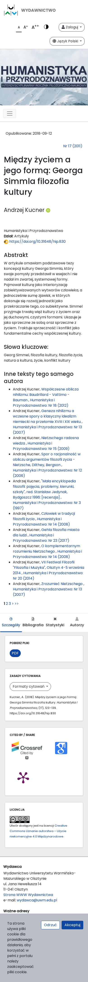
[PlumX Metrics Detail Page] (23, 777)
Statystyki (55, 625)
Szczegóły (11, 625)
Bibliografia (33, 625)
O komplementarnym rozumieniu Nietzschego (46, 548)
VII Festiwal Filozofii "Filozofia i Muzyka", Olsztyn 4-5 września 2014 (48, 568)
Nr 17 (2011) (72, 146)
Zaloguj (72, 27)
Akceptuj (72, 925)
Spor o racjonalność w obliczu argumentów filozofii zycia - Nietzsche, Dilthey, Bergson (47, 459)
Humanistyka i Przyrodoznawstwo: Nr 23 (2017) (41, 538)
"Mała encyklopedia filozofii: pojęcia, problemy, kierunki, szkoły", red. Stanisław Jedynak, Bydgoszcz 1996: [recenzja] (44, 489)
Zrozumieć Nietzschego (62, 583)
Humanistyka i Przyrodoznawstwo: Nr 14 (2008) (41, 521)
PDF (15, 653)
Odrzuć (50, 925)
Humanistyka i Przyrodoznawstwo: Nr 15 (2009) (41, 446)
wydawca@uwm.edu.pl (37, 900)
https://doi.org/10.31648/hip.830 (37, 241)
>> (17, 603)
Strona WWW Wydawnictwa (28, 894)
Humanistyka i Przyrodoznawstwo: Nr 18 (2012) (40, 402)
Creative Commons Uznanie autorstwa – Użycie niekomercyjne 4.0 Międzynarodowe (38, 831)
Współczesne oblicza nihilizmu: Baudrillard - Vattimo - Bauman (46, 395)
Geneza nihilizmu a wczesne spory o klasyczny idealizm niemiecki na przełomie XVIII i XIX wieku (47, 416)
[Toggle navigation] (9, 113)
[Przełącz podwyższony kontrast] (46, 27)
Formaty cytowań (29, 686)
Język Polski (67, 41)
